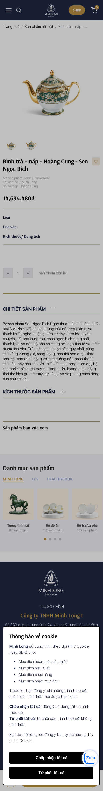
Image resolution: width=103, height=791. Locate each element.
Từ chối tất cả (51, 772)
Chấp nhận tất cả (52, 757)
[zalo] (90, 758)
